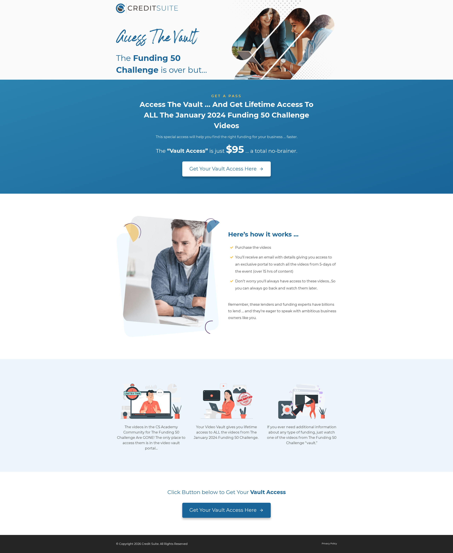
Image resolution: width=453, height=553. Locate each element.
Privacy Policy (329, 543)
